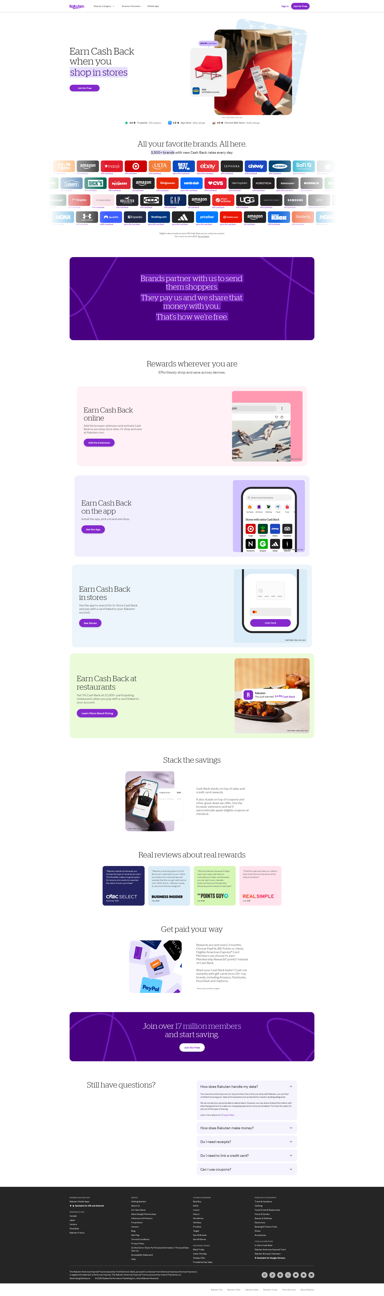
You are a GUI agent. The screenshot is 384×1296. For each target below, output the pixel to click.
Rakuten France (77, 1232)
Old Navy (197, 1222)
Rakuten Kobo (251, 1289)
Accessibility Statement (142, 1255)
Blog (133, 1231)
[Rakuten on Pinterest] (304, 1275)
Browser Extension (131, 6)
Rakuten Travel (270, 1289)
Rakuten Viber (234, 1289)
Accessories (260, 1235)
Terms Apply (203, 236)
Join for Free (300, 6)
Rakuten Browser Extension (268, 1253)
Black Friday (198, 1249)
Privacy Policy (227, 1115)
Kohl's (195, 1205)
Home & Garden (262, 1214)
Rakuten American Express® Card (270, 1249)
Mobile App (153, 6)
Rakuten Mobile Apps (79, 1201)
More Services (289, 1289)
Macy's (196, 1214)
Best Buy (197, 1201)
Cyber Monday (200, 1253)
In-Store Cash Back (263, 1245)
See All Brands (199, 1235)
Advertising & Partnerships (143, 1214)
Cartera (73, 1224)
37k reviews (155, 122)
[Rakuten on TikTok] (272, 1275)
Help (133, 1259)
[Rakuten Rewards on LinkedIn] (311, 1275)
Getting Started (138, 1201)
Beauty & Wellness (263, 1218)
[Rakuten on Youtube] (296, 1275)
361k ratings (199, 122)
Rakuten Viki (216, 1289)
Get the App (93, 529)
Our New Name (138, 1210)
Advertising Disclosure (80, 1278)
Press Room (136, 1222)
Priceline (197, 1226)
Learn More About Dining (97, 713)
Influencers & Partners (141, 1218)
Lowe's (196, 1210)
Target (196, 1231)
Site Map (135, 1235)
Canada (73, 1216)
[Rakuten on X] (288, 1275)
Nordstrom (198, 1218)
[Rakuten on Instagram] (265, 1275)
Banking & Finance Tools (266, 1226)
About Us (135, 1205)
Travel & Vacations (263, 1201)
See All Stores (199, 1239)
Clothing (258, 1205)
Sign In (285, 6)
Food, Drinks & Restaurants (267, 1210)
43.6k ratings (253, 122)
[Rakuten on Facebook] (280, 1275)
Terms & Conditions (140, 1239)
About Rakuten (307, 1289)
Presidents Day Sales (202, 1262)
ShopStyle (74, 1228)
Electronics (260, 1222)
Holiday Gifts (199, 1258)
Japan (72, 1220)
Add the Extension (99, 442)
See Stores (90, 623)
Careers (135, 1226)
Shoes (257, 1231)
